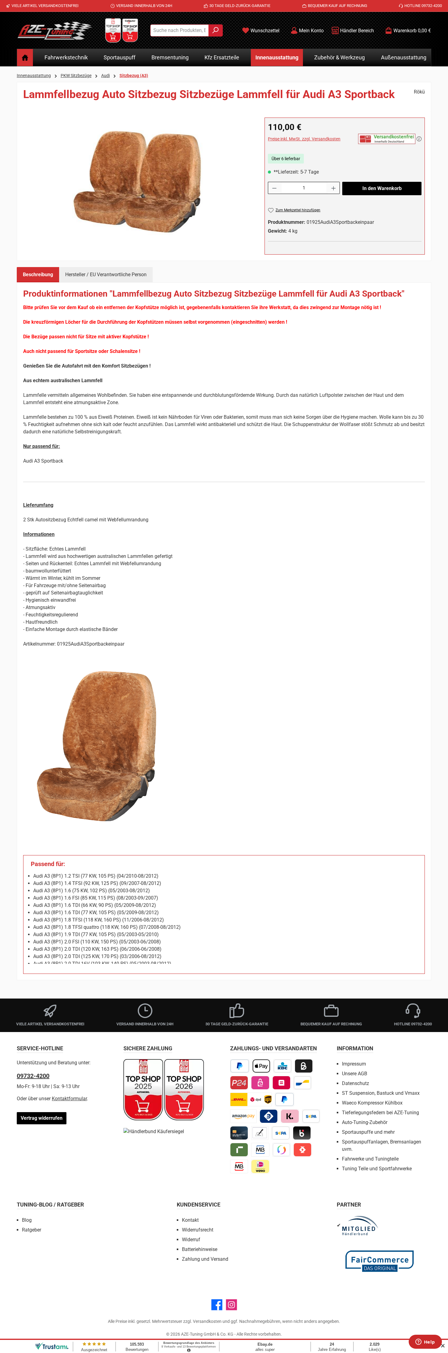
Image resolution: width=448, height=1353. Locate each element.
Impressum (354, 1064)
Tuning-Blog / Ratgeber (50, 1204)
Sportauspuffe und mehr (368, 1132)
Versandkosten (207, 1321)
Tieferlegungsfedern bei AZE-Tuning (380, 1112)
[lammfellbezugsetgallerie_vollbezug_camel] (138, 183)
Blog (27, 1220)
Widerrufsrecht (197, 1230)
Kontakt (190, 1220)
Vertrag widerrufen (41, 1118)
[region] (137, 183)
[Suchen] (215, 30)
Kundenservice (198, 1204)
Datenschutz (355, 1083)
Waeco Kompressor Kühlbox (372, 1103)
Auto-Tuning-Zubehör (364, 1122)
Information (355, 1048)
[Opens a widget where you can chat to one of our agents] (425, 1342)
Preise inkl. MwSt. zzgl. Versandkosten (304, 138)
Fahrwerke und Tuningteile (370, 1159)
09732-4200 (33, 1076)
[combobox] (179, 30)
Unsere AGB (354, 1073)
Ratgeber (31, 1230)
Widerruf (191, 1239)
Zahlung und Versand (205, 1259)
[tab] (38, 274)
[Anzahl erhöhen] (333, 188)
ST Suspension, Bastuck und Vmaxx (381, 1093)
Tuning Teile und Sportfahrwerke (377, 1169)
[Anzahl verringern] (274, 188)
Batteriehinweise (199, 1249)
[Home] (25, 57)
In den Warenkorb (382, 188)
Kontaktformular (69, 1098)
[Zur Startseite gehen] (55, 30)
